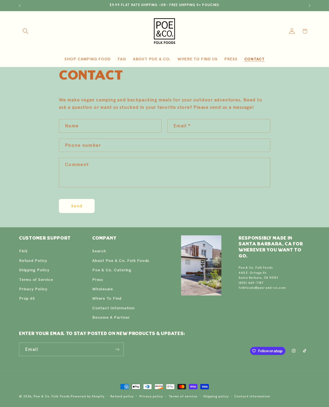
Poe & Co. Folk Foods (52, 396)
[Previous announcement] (20, 5)
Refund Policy (33, 260)
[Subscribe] (117, 349)
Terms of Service (36, 279)
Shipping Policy (34, 270)
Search (99, 251)
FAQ (23, 251)
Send (76, 206)
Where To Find (107, 298)
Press (97, 279)
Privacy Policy (33, 289)
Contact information (252, 396)
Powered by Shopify (87, 396)
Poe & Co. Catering (111, 270)
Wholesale (102, 289)
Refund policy (122, 396)
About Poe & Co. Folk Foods (120, 260)
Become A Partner (111, 317)
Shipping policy (216, 396)
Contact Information (113, 308)
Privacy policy (151, 396)
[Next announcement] (309, 5)
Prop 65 (27, 298)
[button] (25, 31)
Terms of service (183, 396)
